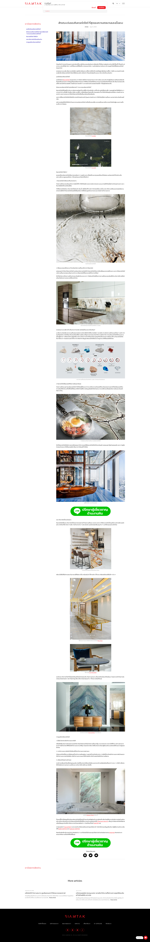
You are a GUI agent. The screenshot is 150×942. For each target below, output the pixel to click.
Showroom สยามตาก (102, 821)
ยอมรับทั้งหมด (101, 7)
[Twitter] (90, 855)
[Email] (96, 855)
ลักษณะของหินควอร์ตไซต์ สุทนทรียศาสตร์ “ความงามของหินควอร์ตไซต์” (37, 33)
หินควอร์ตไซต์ (66, 80)
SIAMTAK (96, 823)
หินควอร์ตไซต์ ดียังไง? (32, 36)
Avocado (94, 168)
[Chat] (146, 938)
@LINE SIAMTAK (62, 829)
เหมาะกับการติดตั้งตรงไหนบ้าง (34, 39)
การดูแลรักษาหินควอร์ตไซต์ (33, 42)
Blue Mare (100, 641)
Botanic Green (90, 815)
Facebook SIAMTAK (74, 829)
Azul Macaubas (92, 672)
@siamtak (112, 832)
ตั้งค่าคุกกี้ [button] (94, 7)
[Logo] (75, 916)
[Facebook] (85, 855)
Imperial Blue (91, 732)
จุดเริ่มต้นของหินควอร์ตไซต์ (33, 29)
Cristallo (94, 136)
